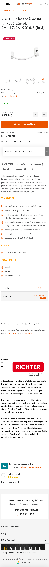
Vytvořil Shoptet (26, 562)
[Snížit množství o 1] (35, 114)
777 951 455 (27, 514)
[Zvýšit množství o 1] (44, 114)
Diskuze (26, 151)
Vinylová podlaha (38, 552)
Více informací (11, 96)
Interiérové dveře (23, 552)
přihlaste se (12, 333)
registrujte (28, 333)
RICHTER (11, 136)
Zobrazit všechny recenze (30, 467)
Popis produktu (11, 151)
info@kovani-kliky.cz (26, 509)
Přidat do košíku (24, 124)
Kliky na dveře (9, 552)
